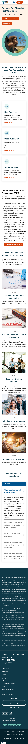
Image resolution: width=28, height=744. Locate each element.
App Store (14, 698)
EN (4, 742)
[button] (14, 707)
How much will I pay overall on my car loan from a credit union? (13, 545)
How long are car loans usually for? (12, 535)
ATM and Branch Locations (8, 683)
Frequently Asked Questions (8, 689)
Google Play (15, 703)
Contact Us (4, 686)
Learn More (8, 122)
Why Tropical (5, 671)
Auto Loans (7, 483)
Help (3, 680)
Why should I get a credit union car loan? (12, 491)
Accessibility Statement (18, 738)
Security (15, 734)
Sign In (19, 2)
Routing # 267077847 (7, 663)
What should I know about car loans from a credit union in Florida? (13, 525)
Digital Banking (5, 668)
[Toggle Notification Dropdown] (13, 2)
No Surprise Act (8, 738)
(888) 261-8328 (8, 660)
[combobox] (3, 743)
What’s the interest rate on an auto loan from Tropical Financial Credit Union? (13, 556)
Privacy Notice (8, 734)
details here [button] (16, 392)
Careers (4, 674)
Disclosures (20, 734)
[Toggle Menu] (24, 2)
